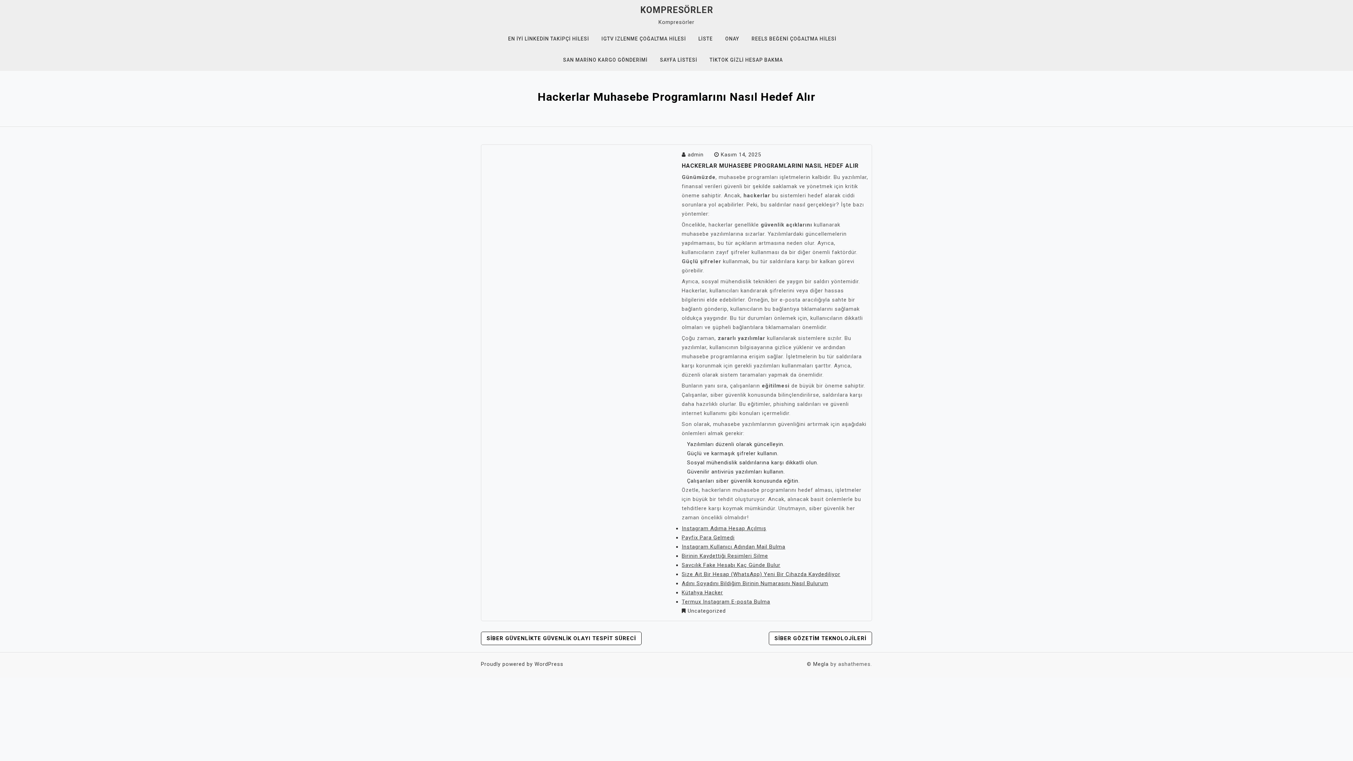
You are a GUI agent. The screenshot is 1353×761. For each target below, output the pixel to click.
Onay (732, 39)
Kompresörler (676, 10)
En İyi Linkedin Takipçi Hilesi (548, 39)
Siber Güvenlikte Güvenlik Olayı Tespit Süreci (561, 638)
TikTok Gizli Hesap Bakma (746, 60)
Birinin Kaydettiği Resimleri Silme (725, 556)
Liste (705, 39)
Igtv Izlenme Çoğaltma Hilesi (643, 39)
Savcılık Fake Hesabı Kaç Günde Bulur (731, 565)
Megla (821, 664)
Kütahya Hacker (702, 592)
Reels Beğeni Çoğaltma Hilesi (794, 39)
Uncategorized (707, 611)
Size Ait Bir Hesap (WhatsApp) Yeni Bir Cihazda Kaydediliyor (761, 574)
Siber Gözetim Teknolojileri (820, 638)
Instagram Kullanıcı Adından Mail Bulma (733, 547)
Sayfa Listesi (678, 60)
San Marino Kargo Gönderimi (605, 60)
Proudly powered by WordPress (522, 664)
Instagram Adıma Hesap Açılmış (724, 528)
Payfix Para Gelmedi (708, 537)
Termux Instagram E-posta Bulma (726, 602)
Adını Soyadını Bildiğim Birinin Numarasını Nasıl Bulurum (755, 583)
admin (696, 154)
